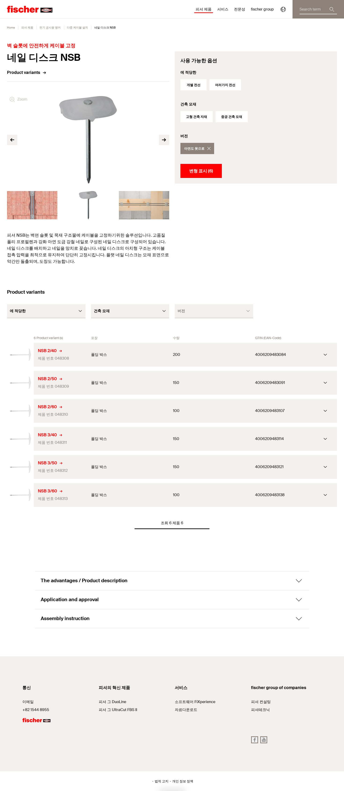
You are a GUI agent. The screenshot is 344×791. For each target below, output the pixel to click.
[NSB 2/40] (20, 354)
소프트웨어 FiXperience (195, 701)
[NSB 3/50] (20, 466)
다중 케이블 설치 (77, 27)
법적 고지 (161, 781)
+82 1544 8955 (35, 709)
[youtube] (263, 739)
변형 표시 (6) (201, 171)
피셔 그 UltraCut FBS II (118, 709)
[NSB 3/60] (20, 495)
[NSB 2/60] (20, 410)
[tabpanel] (32, 205)
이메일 (28, 701)
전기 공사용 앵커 (50, 27)
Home (11, 27)
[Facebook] (254, 739)
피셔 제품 (27, 27)
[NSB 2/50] (20, 382)
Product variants (23, 72)
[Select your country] (283, 9)
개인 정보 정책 (182, 781)
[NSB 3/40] (20, 438)
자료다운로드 (186, 709)
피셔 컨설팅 (261, 701)
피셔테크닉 (260, 709)
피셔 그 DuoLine (112, 701)
